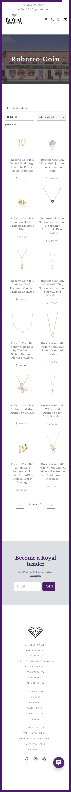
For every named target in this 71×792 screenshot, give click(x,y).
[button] (51, 117)
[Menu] (35, 30)
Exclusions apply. (35, 576)
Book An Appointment (34, 9)
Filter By (14, 117)
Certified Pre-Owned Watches (35, 661)
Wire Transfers (35, 744)
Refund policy (35, 683)
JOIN (48, 586)
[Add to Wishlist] (32, 132)
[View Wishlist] (59, 19)
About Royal (36, 691)
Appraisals (35, 702)
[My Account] (46, 19)
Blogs (35, 719)
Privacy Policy (35, 727)
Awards (35, 697)
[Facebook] (26, 760)
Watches (35, 655)
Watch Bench (35, 708)
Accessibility (36, 749)
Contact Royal (35, 713)
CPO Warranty (35, 672)
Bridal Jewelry (35, 650)
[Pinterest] (44, 760)
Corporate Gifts (35, 666)
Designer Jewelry (35, 645)
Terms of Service (35, 677)
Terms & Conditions (35, 733)
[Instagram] (35, 760)
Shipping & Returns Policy (35, 738)
